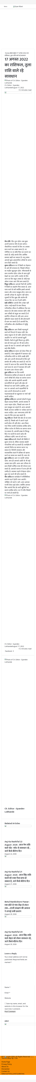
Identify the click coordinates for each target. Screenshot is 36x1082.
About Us (5, 1066)
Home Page (6, 1062)
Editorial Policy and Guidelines (13, 1074)
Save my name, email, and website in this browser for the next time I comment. (16, 1006)
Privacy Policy (7, 1064)
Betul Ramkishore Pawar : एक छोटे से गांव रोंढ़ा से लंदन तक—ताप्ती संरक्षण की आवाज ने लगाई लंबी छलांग (17, 906)
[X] (0, 1076)
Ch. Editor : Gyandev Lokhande (14, 810)
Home (7, 53)
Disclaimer (6, 1069)
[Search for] (33, 7)
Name (7, 987)
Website (8, 998)
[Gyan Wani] (18, 6)
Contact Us (6, 1071)
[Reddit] (15, 651)
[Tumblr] (14, 651)
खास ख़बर (13, 53)
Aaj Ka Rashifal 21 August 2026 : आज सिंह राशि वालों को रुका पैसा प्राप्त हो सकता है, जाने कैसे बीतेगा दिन (18, 876)
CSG (16, 1058)
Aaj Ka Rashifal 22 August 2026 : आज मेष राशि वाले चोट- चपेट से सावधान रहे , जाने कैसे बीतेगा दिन (17, 846)
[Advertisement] (18, 29)
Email (7, 993)
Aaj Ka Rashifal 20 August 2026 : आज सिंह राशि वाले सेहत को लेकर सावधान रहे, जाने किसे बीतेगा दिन (18, 936)
